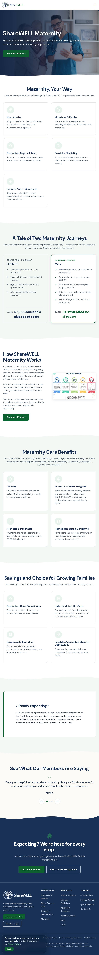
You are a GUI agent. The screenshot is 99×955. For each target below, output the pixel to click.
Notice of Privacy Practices (70, 938)
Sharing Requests (68, 895)
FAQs (63, 925)
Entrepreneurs (86, 895)
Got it (9, 949)
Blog (63, 920)
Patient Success (68, 915)
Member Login (12, 924)
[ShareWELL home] (12, 5)
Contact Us (85, 909)
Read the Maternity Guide (63, 869)
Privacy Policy (51, 938)
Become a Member (16, 53)
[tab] (47, 801)
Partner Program (87, 900)
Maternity (45, 919)
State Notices (90, 938)
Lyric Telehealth (87, 904)
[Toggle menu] (94, 5)
